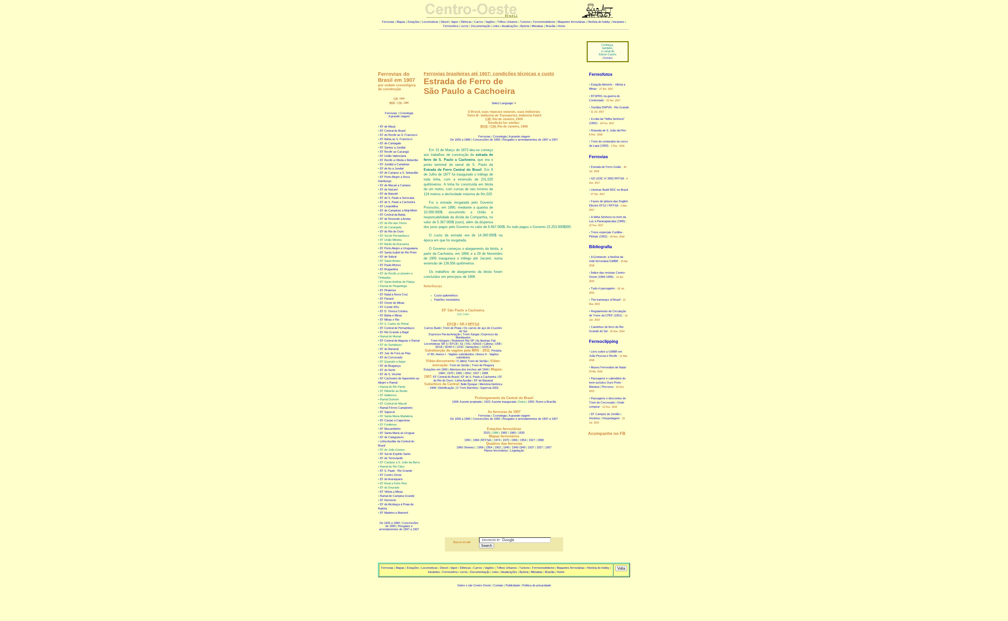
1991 (467, 440)
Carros (478, 21)
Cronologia (406, 113)
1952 (498, 447)
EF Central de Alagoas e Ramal (399, 340)
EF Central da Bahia (392, 214)
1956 (480, 447)
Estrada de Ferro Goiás (606, 166)
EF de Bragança (390, 365)
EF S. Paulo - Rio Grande (396, 470)
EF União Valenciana (393, 155)
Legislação (517, 450)
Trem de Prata (452, 328)
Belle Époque (469, 384)
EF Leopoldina (389, 206)
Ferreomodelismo (544, 21)
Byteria (524, 26)
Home (561, 26)
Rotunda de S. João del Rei (608, 130)
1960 (513, 432)
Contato (498, 585)
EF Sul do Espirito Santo (395, 453)
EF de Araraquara (391, 479)
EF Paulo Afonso (390, 265)
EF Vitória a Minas (391, 491)
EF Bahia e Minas (391, 315)
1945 (506, 447)
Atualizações (510, 26)
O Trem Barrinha (467, 387)
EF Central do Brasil (392, 130)
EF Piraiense (388, 290)
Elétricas (466, 21)
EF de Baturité (389, 193)
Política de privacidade (536, 585)
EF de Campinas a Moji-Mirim (398, 210)
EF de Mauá (387, 126)
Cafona (488, 343)
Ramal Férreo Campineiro (396, 407)
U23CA (486, 346)
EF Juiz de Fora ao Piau (395, 353)
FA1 (468, 343)
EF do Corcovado (391, 357)
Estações (414, 21)
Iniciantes (618, 21)
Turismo (525, 21)
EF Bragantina (389, 269)
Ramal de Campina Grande (397, 495)
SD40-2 (449, 346)
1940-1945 (519, 447)
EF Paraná (386, 298)
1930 (521, 432)
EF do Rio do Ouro (392, 231)
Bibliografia (600, 247)
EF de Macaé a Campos (395, 185)
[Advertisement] (479, 48)
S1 (461, 343)
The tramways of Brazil (605, 299)
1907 (548, 447)
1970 (450, 373)
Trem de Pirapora (483, 365)
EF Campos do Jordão (605, 414)
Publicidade (513, 585)
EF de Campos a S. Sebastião (399, 172)
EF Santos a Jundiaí (393, 147)
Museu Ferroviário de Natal (608, 367)
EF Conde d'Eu (389, 307)
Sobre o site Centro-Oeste (474, 585)
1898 (485, 373)
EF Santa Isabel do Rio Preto (398, 252)
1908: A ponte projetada (467, 401)
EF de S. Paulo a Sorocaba (397, 197)
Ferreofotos (600, 74)
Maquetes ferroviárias (571, 21)
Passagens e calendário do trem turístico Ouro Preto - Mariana (607, 382)
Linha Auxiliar (463, 380)
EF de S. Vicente (390, 374)
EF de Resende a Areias (395, 218)
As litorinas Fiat (486, 340)
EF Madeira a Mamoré (394, 512)
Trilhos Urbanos (507, 21)
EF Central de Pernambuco (397, 328)
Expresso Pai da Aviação (444, 334)
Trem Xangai (471, 334)
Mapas (401, 21)
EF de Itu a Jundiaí (392, 168)
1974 (497, 440)
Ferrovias (388, 21)
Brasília (550, 26)
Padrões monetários (447, 299)
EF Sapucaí (387, 411)
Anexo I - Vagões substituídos (455, 354)
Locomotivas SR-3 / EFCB (441, 343)
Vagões (490, 21)
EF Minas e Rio (389, 319)
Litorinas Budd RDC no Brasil (609, 189)
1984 (441, 373)
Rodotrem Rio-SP (463, 340)
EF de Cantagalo (390, 143)
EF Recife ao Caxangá (394, 151)
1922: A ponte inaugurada (500, 401)
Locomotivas (430, 21)
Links (496, 26)
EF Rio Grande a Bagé (394, 332)
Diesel (445, 21)
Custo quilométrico (446, 295)
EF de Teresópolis (391, 458)
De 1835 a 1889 (390, 522)
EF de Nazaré (389, 189)
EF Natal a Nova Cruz (394, 294)
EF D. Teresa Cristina (393, 311)
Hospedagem (611, 418)
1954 (467, 373)
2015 (487, 432)
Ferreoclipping (603, 341)
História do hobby (599, 21)
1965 (459, 373)
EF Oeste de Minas (392, 302)
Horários (594, 418)
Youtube (607, 58)
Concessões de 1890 (486, 139)
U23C (460, 346)
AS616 (477, 343)
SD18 (438, 346)
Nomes (469, 447)
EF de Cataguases (392, 437)
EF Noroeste (388, 500)
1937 (531, 447)
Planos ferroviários (496, 450)
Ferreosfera (450, 26)
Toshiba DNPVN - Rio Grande (610, 107)
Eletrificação (446, 387)
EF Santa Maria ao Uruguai (397, 432)
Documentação (480, 26)
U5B (498, 343)
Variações (472, 346)
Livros (465, 26)
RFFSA (486, 440)
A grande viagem (399, 116)
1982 (504, 432)
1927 (476, 373)
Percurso (607, 386)
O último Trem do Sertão (472, 361)
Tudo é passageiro (603, 288)
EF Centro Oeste (391, 474)
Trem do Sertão (459, 365)
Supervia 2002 (489, 387)
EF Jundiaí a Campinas (395, 164)
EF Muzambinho (390, 428)
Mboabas (537, 26)
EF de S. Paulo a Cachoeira (397, 202)
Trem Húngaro (440, 340)
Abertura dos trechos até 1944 (469, 369)
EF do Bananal (389, 349)
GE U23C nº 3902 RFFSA (607, 178)
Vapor (454, 21)
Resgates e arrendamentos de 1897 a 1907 (399, 527)
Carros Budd (432, 328)
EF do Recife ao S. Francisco (398, 134)
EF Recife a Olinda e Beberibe (399, 160)
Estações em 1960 (436, 369)
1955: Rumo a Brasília (542, 401)
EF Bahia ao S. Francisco (396, 139)
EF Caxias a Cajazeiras (395, 420)
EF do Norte (387, 369)
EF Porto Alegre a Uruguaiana (399, 248)
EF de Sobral (388, 256)
